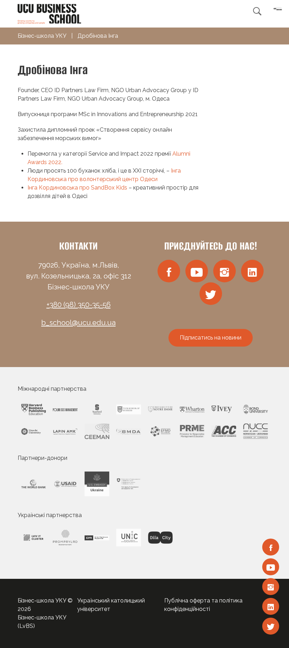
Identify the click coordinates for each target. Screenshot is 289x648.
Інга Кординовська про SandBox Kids (77, 187)
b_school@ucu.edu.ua (78, 322)
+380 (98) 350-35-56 (79, 304)
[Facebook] (270, 547)
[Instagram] (270, 586)
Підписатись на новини (210, 337)
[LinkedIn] (270, 606)
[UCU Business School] (49, 13)
